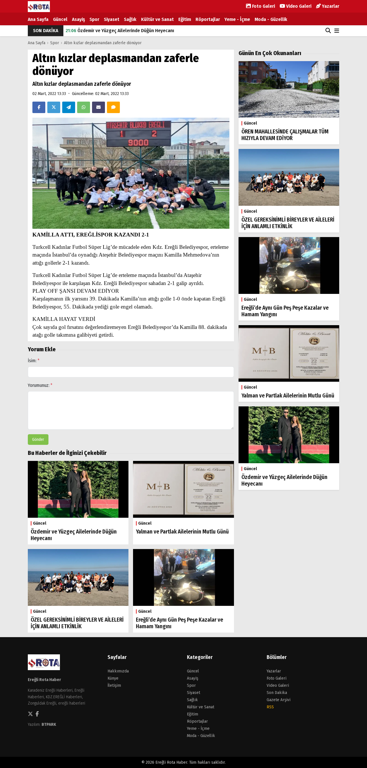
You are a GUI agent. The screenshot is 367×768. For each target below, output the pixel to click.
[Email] (98, 107)
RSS (270, 706)
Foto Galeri (263, 6)
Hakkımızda (118, 671)
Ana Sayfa (38, 19)
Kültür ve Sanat (157, 19)
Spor (94, 19)
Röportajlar (208, 19)
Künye (113, 678)
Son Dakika (277, 692)
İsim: (34, 360)
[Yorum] (113, 107)
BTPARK (49, 724)
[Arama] (328, 30)
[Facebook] (38, 107)
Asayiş (78, 19)
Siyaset (111, 19)
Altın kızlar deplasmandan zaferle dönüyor (103, 42)
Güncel (60, 19)
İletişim (114, 685)
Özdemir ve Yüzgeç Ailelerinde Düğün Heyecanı (120, 31)
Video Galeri (298, 6)
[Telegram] (68, 107)
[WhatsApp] (83, 107)
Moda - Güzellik (271, 19)
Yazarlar (330, 6)
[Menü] (336, 31)
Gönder (38, 439)
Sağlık (130, 19)
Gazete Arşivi (278, 699)
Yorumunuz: (40, 385)
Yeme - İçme (237, 19)
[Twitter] (53, 107)
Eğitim (184, 19)
